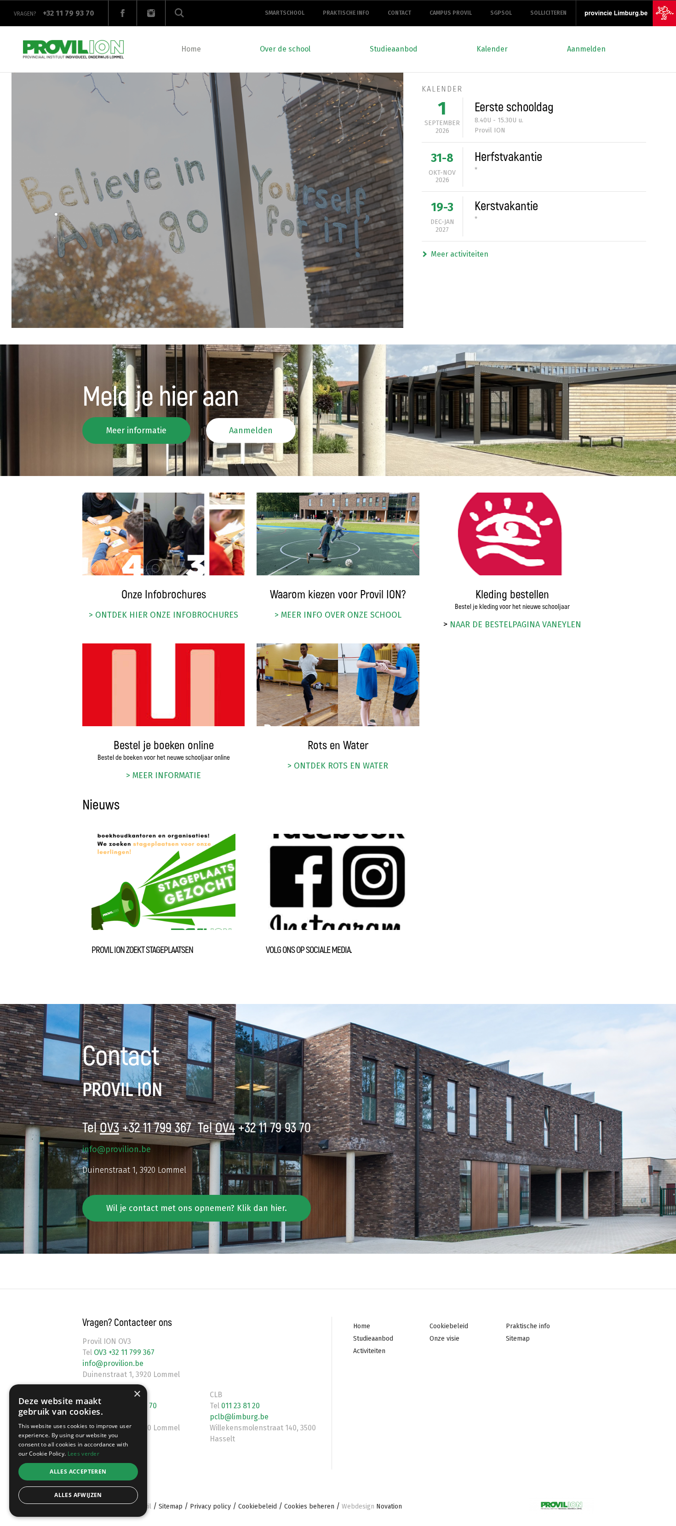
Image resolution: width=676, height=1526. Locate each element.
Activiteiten (369, 1351)
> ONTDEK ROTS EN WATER (337, 766)
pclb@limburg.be (239, 1416)
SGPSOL (501, 13)
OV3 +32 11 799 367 (123, 1352)
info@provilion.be (116, 1149)
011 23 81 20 (239, 1405)
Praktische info (346, 13)
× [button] (136, 1394)
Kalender (492, 49)
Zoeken (179, 13)
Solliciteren (548, 13)
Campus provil (451, 13)
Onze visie (444, 1338)
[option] (207, 200)
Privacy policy (210, 1506)
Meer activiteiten (459, 254)
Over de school (285, 49)
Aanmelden (586, 49)
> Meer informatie (163, 775)
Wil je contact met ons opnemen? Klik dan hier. (196, 1208)
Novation (372, 1506)
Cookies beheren (309, 1506)
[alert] (78, 1450)
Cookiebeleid (449, 1326)
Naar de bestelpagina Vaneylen (515, 625)
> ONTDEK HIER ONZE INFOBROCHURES (163, 615)
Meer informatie (136, 430)
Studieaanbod (394, 49)
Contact (399, 13)
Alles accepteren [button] (78, 1471)
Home (191, 49)
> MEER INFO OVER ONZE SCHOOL (338, 615)
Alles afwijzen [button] (78, 1495)
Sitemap (518, 1338)
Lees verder (83, 1453)
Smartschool (284, 13)
